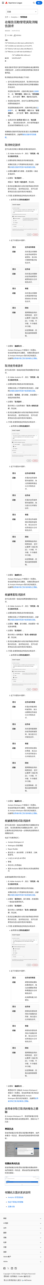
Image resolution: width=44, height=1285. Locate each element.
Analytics (14, 17)
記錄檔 (36, 91)
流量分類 (11, 1206)
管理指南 (23, 17)
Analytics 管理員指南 (15, 1197)
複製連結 (18, 35)
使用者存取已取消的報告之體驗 (25, 358)
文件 (6, 17)
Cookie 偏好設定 (24, 1276)
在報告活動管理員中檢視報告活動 (22, 167)
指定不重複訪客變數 (15, 1202)
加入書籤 (9, 35)
